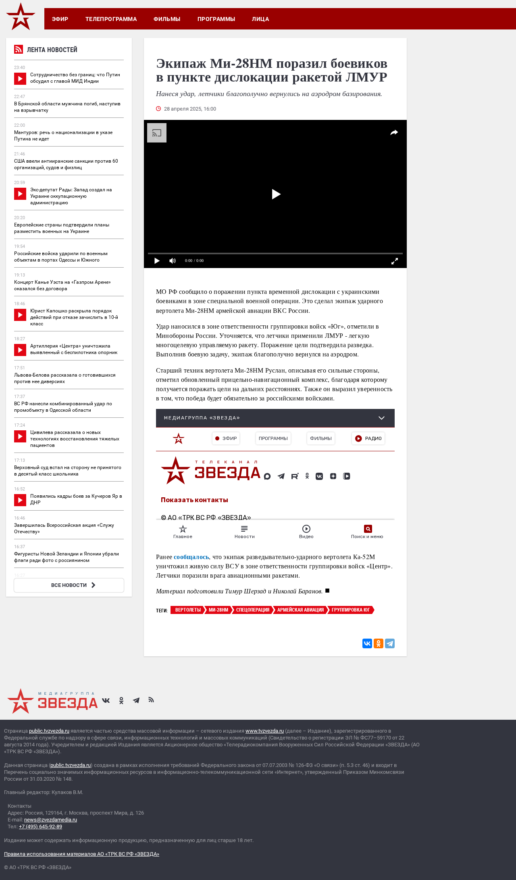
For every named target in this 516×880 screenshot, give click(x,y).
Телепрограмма (111, 19)
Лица (260, 19)
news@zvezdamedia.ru (50, 820)
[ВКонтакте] (367, 643)
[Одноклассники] (378, 643)
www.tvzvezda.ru (265, 731)
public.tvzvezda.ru (49, 731)
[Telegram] (390, 643)
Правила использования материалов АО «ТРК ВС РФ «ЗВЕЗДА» (81, 854)
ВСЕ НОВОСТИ (69, 585)
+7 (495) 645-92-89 (40, 826)
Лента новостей (52, 49)
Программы (216, 19)
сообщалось (191, 556)
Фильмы (167, 19)
